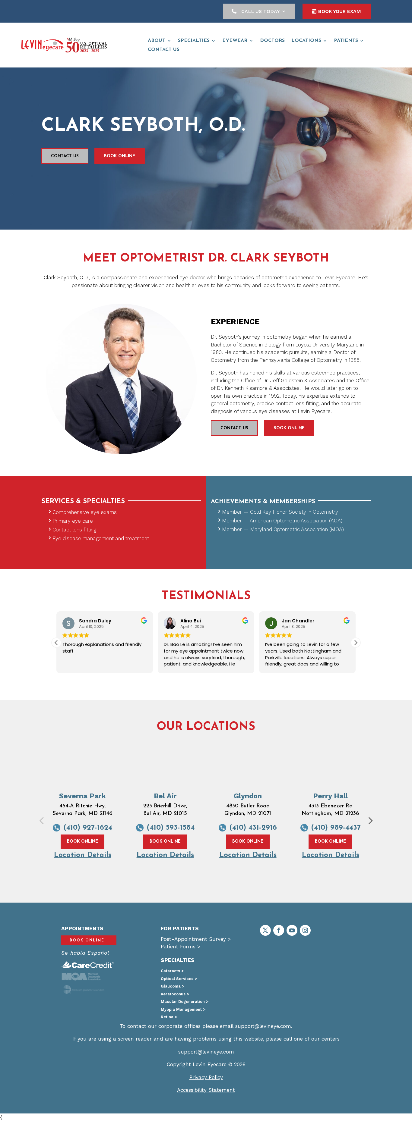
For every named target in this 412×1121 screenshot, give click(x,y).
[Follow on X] (265, 930)
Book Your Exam (339, 11)
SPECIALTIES (194, 41)
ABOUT (156, 41)
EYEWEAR (234, 41)
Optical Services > (179, 978)
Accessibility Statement (206, 1090)
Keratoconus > (175, 994)
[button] (355, 642)
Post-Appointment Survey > (196, 939)
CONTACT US (163, 50)
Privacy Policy (206, 1077)
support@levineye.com (263, 1026)
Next (365, 816)
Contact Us (65, 156)
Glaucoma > (172, 986)
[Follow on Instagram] (305, 930)
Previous (37, 816)
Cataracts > (172, 971)
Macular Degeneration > (184, 1001)
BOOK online (119, 156)
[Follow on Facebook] (278, 930)
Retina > (169, 1017)
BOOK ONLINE (82, 841)
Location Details (82, 855)
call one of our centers (312, 1039)
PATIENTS (346, 41)
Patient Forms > (180, 947)
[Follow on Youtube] (292, 930)
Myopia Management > (183, 1009)
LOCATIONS (306, 41)
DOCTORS (272, 41)
